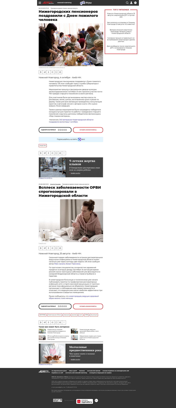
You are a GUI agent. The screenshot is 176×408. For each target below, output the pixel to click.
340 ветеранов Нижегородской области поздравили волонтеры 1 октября (71, 121)
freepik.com (42, 243)
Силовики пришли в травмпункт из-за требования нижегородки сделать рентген (121, 39)
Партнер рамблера (69, 400)
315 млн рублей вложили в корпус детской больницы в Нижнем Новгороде (58, 337)
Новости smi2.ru (45, 178)
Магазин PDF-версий (93, 371)
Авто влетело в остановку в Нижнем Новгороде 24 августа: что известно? (121, 23)
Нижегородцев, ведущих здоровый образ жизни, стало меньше (89, 331)
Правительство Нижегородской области (52, 67)
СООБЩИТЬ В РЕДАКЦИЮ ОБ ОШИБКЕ (100, 373)
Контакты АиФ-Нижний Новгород (76, 373)
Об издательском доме (59, 371)
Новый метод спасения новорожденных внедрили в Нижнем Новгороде (56, 331)
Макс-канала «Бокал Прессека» (67, 264)
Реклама (82, 371)
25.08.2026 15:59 (43, 184)
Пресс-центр (73, 371)
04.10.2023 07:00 (44, 8)
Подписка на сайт (57, 373)
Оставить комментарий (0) (88, 130)
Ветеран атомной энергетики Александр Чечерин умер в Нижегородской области (121, 31)
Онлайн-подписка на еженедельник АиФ (116, 371)
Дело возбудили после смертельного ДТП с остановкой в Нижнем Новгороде (121, 48)
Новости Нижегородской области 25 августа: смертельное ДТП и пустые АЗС (121, 15)
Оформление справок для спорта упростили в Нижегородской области (90, 337)
